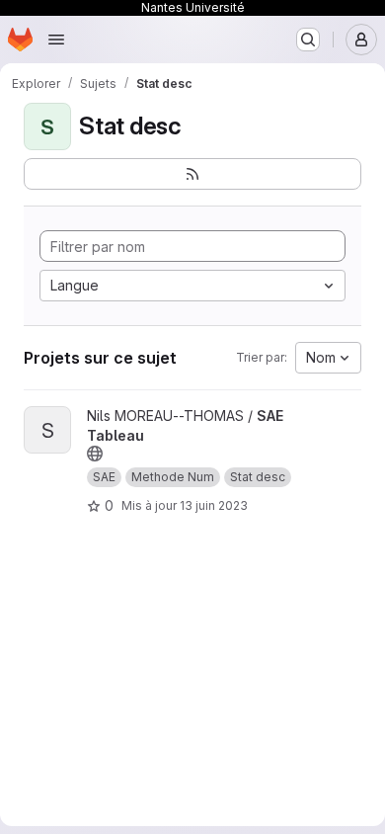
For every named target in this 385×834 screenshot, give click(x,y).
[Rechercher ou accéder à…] (308, 39)
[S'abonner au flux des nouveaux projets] (192, 174)
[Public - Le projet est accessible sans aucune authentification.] (95, 453)
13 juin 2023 (214, 505)
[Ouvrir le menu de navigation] (56, 39)
